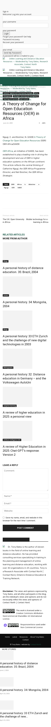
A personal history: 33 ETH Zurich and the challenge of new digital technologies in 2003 (25, 340)
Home (7, 637)
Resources (24, 637)
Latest (14, 637)
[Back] (3, 8)
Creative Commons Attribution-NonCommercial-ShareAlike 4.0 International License (23, 616)
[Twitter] (5, 5)
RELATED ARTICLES (14, 234)
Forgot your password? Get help (17, 36)
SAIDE (20, 188)
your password (9, 30)
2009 (12, 184)
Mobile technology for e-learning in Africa (37, 220)
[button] (4, 80)
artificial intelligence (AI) (12, 440)
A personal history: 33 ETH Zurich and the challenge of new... (24, 715)
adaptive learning (10, 406)
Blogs (6, 261)
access (6, 295)
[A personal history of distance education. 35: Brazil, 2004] (25, 252)
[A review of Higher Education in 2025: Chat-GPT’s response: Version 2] (25, 431)
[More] (30, 129)
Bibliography (8, 368)
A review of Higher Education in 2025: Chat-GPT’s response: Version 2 (24, 450)
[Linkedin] (24, 129)
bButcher (32, 184)
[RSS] (4, 5)
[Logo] (21, 91)
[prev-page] (3, 460)
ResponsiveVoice (27, 624)
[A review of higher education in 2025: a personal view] (25, 397)
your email (7, 49)
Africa (19, 184)
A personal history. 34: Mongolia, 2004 (24, 690)
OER (13, 188)
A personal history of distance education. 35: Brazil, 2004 (19, 665)
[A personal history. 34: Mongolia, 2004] (25, 286)
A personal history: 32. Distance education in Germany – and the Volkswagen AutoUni (24, 378)
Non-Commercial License (31, 627)
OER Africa (8, 151)
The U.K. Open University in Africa (13, 220)
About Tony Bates (37, 637)
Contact (26, 640)
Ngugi (6, 188)
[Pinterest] (18, 129)
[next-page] (5, 460)
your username (9, 21)
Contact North (35, 644)
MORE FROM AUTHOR (15, 238)
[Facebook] (5, 129)
